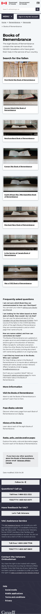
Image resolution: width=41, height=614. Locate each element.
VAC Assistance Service (12, 525)
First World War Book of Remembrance (19, 80)
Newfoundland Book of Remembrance (19, 138)
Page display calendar (13, 408)
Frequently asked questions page (16, 375)
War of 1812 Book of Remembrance (18, 283)
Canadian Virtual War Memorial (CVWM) (18, 320)
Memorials (27, 22)
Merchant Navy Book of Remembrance (19, 225)
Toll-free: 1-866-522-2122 (20, 494)
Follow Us (23, 483)
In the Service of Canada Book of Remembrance (17, 254)
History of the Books (12, 423)
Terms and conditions (15, 597)
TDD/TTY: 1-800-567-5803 (20, 549)
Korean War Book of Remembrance (18, 166)
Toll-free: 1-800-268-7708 (20, 543)
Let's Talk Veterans (20, 513)
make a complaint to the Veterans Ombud (25, 573)
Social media (11, 590)
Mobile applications (14, 593)
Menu (6, 16)
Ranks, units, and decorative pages (19, 438)
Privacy (8, 601)
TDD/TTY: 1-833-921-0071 (20, 500)
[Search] (38, 9)
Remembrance (14, 22)
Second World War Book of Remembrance (15, 109)
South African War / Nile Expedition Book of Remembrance (20, 196)
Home (4, 22)
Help (5, 586)
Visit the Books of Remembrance (18, 393)
